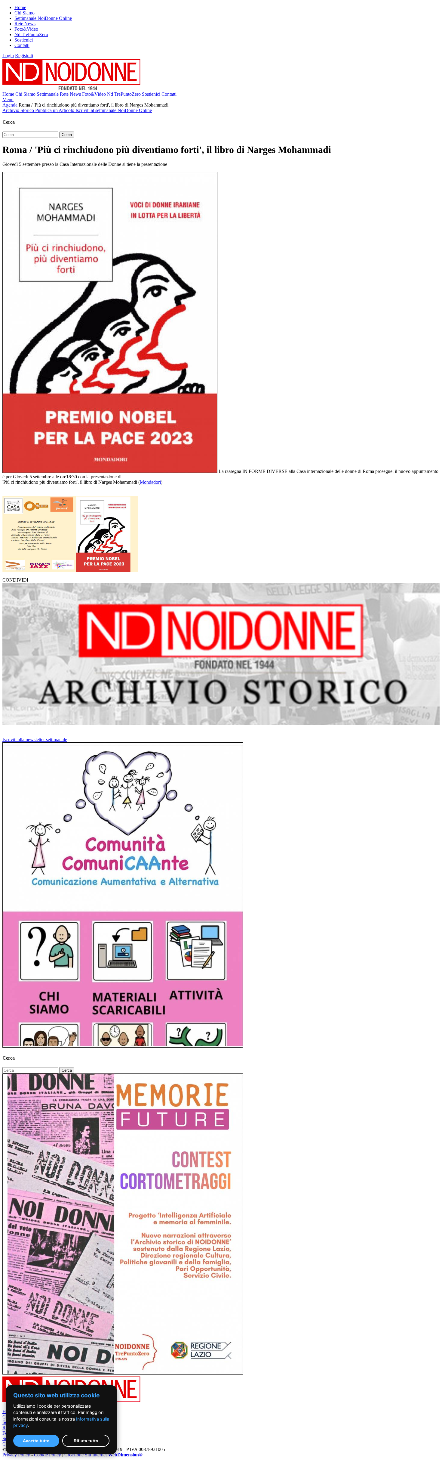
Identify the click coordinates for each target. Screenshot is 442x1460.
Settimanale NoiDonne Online (43, 18)
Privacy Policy (16, 1454)
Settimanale (48, 94)
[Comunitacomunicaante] (122, 1045)
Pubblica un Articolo (55, 110)
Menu (8, 99)
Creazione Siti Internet (103, 1454)
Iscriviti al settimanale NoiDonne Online (113, 110)
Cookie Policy (47, 1454)
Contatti (21, 45)
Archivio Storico (18, 110)
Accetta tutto (36, 1440)
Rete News (24, 23)
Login (8, 55)
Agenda (9, 104)
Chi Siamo (24, 12)
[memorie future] (122, 1372)
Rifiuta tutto (86, 1440)
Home (20, 7)
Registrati (24, 55)
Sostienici (23, 39)
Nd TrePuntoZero (31, 34)
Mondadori (150, 482)
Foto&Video (26, 29)
